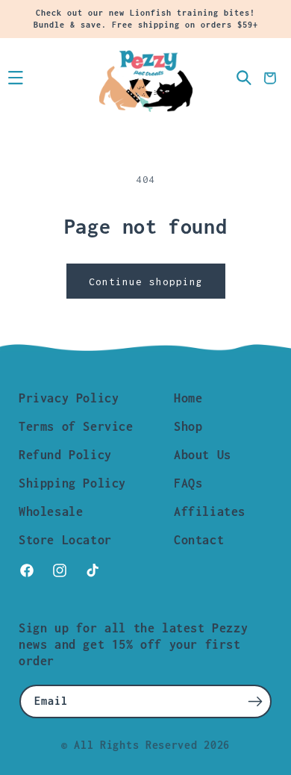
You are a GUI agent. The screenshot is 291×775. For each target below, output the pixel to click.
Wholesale (51, 511)
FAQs (188, 483)
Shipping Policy (72, 483)
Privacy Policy (69, 398)
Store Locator (65, 540)
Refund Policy (65, 454)
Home (188, 398)
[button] (15, 78)
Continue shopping (146, 281)
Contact (199, 540)
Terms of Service (76, 426)
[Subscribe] (255, 701)
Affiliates (209, 511)
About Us (202, 454)
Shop (188, 426)
